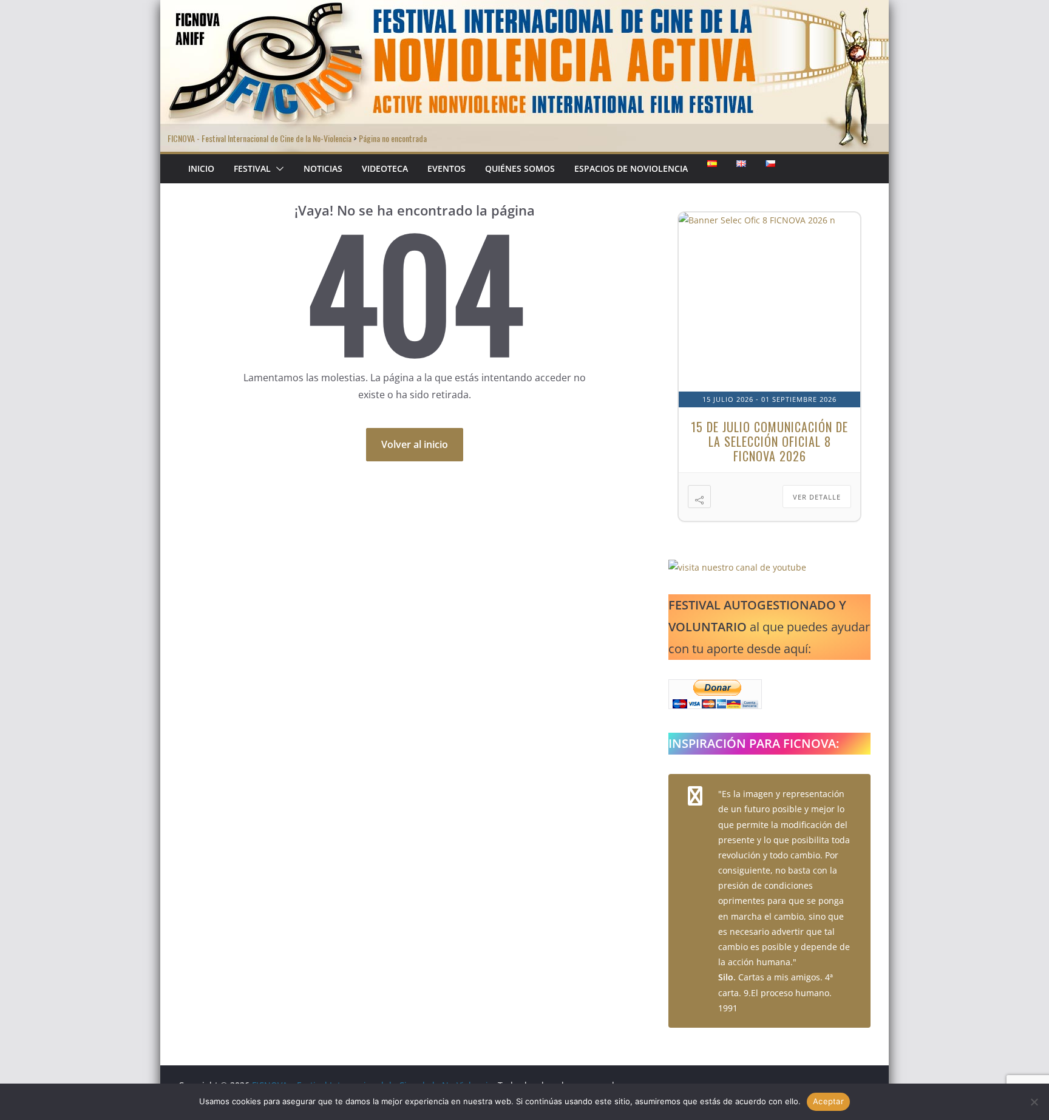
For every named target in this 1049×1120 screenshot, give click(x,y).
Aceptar (828, 1101)
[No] (1034, 1102)
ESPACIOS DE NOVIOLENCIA (631, 168)
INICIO (201, 168)
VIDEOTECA (385, 168)
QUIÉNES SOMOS (520, 168)
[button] (277, 168)
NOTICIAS (323, 168)
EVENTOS (446, 168)
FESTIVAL (252, 168)
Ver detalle (817, 496)
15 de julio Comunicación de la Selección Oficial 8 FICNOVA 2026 (769, 441)
